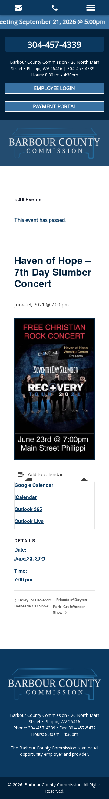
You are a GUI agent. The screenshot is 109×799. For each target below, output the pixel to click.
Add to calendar (45, 474)
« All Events (27, 199)
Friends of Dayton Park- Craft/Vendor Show (70, 606)
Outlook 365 (28, 509)
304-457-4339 (54, 44)
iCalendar (26, 496)
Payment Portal (54, 106)
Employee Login (54, 88)
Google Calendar (34, 484)
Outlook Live (29, 521)
